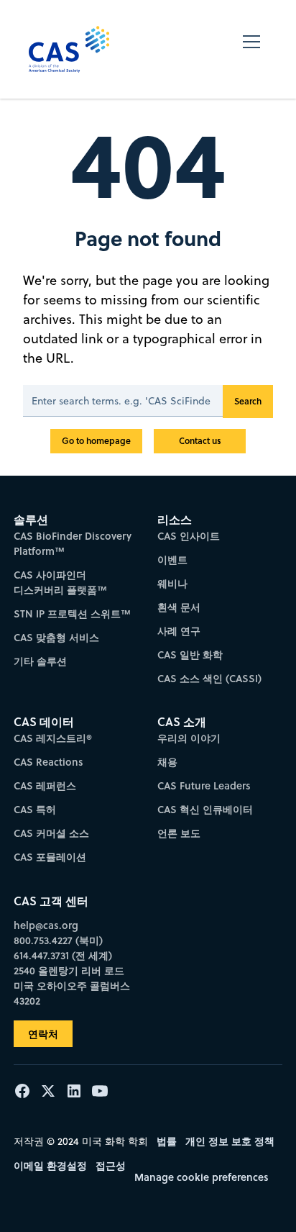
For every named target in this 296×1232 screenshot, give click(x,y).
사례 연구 (178, 630)
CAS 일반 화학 (190, 654)
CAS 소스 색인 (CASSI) (209, 678)
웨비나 (172, 583)
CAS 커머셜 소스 (51, 833)
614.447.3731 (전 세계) (63, 955)
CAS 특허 (35, 809)
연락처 (43, 1033)
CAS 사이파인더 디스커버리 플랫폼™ (60, 582)
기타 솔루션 (40, 661)
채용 (167, 761)
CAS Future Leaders (204, 785)
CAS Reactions (48, 761)
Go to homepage (96, 441)
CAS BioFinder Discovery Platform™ (72, 543)
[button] (251, 49)
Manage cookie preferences (201, 1177)
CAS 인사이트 (188, 535)
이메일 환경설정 (50, 1165)
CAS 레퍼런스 (45, 785)
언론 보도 (178, 833)
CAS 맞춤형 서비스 (56, 637)
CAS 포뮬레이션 (50, 856)
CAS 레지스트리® (53, 738)
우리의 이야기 (189, 738)
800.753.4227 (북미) (58, 940)
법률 (167, 1141)
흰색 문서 (178, 607)
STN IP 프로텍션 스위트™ (72, 613)
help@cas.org (46, 925)
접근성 (111, 1165)
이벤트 (172, 559)
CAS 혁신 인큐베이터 (205, 809)
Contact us (200, 441)
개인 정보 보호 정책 (229, 1141)
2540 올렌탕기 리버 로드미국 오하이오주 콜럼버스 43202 (72, 985)
